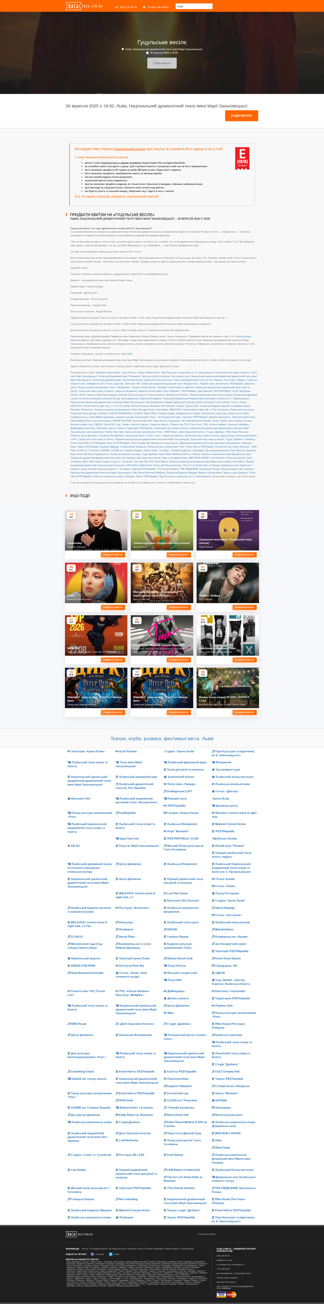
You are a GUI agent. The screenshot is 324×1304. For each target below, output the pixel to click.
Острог (125, 1278)
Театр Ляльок (160, 420)
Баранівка (189, 1262)
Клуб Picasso (129, 372)
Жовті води (90, 1269)
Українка (70, 1284)
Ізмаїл (85, 1262)
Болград (139, 1263)
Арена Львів (221, 383)
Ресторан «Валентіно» (82, 409)
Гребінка (104, 1267)
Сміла (202, 1280)
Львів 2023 (126, 353)
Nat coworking (246, 468)
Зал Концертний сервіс (169, 416)
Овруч (88, 1278)
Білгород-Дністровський (136, 1262)
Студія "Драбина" (234, 439)
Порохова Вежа (177, 1079)
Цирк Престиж (205, 391)
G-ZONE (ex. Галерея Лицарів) (126, 450)
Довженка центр (226, 805)
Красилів (136, 1273)
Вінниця (88, 1265)
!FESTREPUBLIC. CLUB (225, 391)
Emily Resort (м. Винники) (243, 450)
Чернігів (181, 1284)
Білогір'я (151, 1262)
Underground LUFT (96, 383)
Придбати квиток (113, 554)
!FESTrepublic (236, 383)
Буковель (193, 1263)
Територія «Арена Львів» (108, 372)
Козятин (182, 1271)
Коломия (191, 1271)
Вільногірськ (78, 1265)
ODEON (113, 413)
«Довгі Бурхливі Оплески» (191, 431)
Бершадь (120, 1263)
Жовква (80, 1269)
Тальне (121, 1282)
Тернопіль (143, 1282)
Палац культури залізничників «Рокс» (97, 387)
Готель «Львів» (239, 402)
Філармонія (134, 376)
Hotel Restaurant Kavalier (198, 420)
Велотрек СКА (132, 383)
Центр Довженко (89, 435)
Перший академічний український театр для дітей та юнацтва (136, 1173)
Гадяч (201, 1265)
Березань (110, 1263)
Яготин (103, 1286)
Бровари (166, 1263)
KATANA (105, 450)
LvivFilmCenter (217, 457)
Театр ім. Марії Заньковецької (102, 394)
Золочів (165, 1269)
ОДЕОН (98, 424)
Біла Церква (119, 1262)
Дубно (158, 1267)
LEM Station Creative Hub (139, 465)
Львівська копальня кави (232, 784)
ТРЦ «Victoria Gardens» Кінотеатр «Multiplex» (226, 424)
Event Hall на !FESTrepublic (92, 442)
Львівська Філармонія (126, 391)
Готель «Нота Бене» (158, 409)
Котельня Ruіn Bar (142, 420)
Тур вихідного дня (180, 376)
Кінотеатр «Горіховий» (96, 428)
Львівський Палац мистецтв (167, 465)
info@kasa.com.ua (224, 1260)
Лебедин (202, 1273)
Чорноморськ (192, 1284)
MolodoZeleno (125, 413)
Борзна (148, 1263)
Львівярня (103, 413)
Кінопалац (223, 409)
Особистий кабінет (158, 7)
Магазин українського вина (128, 1286)
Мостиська (91, 1276)
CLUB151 (138, 413)
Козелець (161, 1271)
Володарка (166, 1265)
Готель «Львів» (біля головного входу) (232, 420)
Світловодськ (166, 1280)
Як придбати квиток (98, 1249)
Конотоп (200, 1271)
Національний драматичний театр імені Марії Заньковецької (209, 442)
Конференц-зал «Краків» (188, 413)
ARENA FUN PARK (122, 420)
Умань (79, 1284)
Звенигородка (114, 1269)
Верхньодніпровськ (128, 1265)
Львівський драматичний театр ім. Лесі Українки (198, 379)
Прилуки (89, 1280)
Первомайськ (136, 1278)
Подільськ (192, 1278)
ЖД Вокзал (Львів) (224, 838)
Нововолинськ (168, 1276)
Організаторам (187, 1249)
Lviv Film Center (122, 405)
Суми (113, 1282)
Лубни (78, 1275)
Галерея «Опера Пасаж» (143, 387)
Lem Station (238, 461)
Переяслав (161, 1278)
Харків (93, 1284)
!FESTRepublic (188, 391)
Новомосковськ (182, 1276)
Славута (194, 1280)
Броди (174, 1263)
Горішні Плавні (82, 1267)
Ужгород (196, 1282)
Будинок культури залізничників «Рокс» (136, 416)
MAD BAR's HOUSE (199, 457)
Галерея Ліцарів (166, 413)
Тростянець (166, 1282)
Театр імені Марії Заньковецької (129, 764)
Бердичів (81, 1263)
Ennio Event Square (101, 420)
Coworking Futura (82, 1071)
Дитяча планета (117, 428)
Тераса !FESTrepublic (88, 446)
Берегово (90, 1263)
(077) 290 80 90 (223, 1269)
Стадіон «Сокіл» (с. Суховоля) (117, 461)
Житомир (195, 1267)
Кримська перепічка (173, 435)
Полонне (202, 1278)
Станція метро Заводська (133, 446)
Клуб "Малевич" (172, 391)
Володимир (178, 1265)
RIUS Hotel (125, 1100)
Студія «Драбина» (216, 431)
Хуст (143, 1284)
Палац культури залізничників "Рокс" (166, 446)
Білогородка (162, 1262)
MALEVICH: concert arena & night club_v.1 (92, 405)
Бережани (100, 1263)
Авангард (108, 1262)
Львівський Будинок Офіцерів (181, 472)
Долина (139, 1267)
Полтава (70, 1280)
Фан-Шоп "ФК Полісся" (226, 1282)
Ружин (148, 1280)
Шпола (80, 1286)
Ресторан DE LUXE (144, 461)
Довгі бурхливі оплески (148, 457)
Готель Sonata (222, 402)
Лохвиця (70, 1275)
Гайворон (71, 1267)
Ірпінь (99, 1262)
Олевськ (104, 1278)
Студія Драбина (150, 454)
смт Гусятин (72, 1282)
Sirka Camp (94, 461)
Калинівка (182, 1269)
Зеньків (133, 1269)
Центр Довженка (129, 398)
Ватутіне (115, 1265)
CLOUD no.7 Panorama (88, 450)
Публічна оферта (171, 1249)
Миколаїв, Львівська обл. (168, 1275)
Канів (121, 1271)
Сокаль (82, 1282)
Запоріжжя (101, 1269)
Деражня (113, 1267)
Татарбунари (131, 1282)
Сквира (186, 1280)
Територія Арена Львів (243, 416)
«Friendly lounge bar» (180, 450)
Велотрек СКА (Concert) (163, 405)
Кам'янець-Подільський (77, 1271)
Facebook (99, 1254)
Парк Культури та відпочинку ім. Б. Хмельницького (187, 372)
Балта (180, 1262)
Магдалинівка (111, 1275)
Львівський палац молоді (83, 413)
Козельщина (172, 1271)
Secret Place (150, 413)
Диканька (123, 1267)
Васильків (105, 1265)
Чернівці (172, 1284)
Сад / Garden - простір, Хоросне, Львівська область (142, 424)
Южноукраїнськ (91, 1286)
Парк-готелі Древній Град (174, 457)
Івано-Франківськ (74, 1262)
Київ (136, 1271)
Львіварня (129, 476)
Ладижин (193, 1273)
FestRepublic (123, 387)
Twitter (116, 1254)
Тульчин (187, 1282)
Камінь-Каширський (108, 1271)
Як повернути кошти (117, 1249)
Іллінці (93, 1262)
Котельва (127, 1273)
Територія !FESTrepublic (144, 468)
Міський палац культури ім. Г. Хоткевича (109, 468)
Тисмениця (154, 1282)
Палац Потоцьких (140, 405)
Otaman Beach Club (80, 420)
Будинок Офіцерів (109, 446)
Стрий (106, 1282)
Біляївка (172, 1262)
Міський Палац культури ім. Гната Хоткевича (142, 394)
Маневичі (131, 1275)
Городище (95, 1267)
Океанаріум (198, 450)
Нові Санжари (130, 1276)
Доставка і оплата (135, 1249)
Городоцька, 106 (176, 420)
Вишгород (143, 1265)
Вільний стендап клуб (82, 424)
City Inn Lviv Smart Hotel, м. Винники (201, 465)
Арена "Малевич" (241, 446)
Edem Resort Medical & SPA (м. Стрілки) (179, 454)
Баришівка (199, 1262)
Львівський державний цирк (107, 379)
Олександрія (115, 1278)
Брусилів (183, 1263)
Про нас (85, 1249)
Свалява (177, 1280)
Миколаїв (152, 1275)
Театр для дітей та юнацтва (155, 376)
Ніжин (111, 1276)
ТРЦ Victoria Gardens (168, 468)
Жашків (186, 1267)
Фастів (86, 1284)
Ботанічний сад (223, 446)
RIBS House (171, 431)
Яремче (111, 1286)
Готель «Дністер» (115, 383)
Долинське (149, 1267)
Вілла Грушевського (98, 454)
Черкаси (163, 1284)
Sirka (85, 461)
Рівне (105, 1280)
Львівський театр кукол (242, 409)
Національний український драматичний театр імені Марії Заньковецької (108, 402)
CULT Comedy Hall (140, 442)
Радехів (113, 1280)
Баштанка (71, 1263)
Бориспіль (157, 1263)
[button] (194, 6)
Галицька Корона (229, 468)
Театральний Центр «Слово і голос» (143, 435)
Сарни (156, 1280)
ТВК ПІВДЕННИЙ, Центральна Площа (199, 468)
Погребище (182, 1278)
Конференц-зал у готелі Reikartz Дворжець (92, 416)
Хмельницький (114, 1284)
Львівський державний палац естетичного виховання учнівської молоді (90, 868)
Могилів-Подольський (76, 1276)
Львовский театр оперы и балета (207, 439)
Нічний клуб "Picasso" (177, 394)
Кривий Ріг (168, 1273)
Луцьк (85, 1275)
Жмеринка (71, 1269)
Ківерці (173, 1269)
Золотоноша (154, 1269)
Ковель (152, 1271)
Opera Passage (139, 409)
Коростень (71, 1273)
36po (121, 431)
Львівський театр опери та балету (232, 372)
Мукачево (102, 1276)
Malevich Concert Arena (150, 391)
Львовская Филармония (111, 435)
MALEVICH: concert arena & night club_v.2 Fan (193, 409)
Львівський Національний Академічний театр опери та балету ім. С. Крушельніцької (206, 398)
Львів (92, 1275)
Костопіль (117, 1273)
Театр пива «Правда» (235, 379)
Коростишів (82, 1273)
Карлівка (128, 1271)
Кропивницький (181, 1273)
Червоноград (152, 1284)
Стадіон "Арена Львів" (148, 372)
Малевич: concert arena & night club (176, 387)
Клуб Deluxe (161, 461)
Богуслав (130, 1263)
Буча (69, 1265)
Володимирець (190, 1265)
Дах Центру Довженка (217, 450)
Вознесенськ (154, 1265)
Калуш (191, 1269)
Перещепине (149, 1278)
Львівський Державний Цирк (112, 376)
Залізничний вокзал (132, 379)
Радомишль (123, 1280)
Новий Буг (142, 1276)
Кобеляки (143, 1271)
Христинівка (134, 1284)
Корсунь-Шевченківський (100, 1273)
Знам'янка (143, 1269)
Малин (122, 1275)
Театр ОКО (109, 424)
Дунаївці (177, 1267)
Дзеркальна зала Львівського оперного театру (234, 1179)
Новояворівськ (197, 1276)
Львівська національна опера (125, 454)
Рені (132, 1280)
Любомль (100, 1275)
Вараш (96, 1265)
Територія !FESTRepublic (195, 416)
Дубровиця (167, 1267)
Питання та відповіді (154, 1249)
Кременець (146, 1273)
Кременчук (157, 1273)
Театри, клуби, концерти (227, 1278)
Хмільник (102, 1284)
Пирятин (171, 1278)
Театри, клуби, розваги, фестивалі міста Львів (162, 738)
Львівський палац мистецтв (158, 379)
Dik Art (82, 394)
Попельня (80, 1280)
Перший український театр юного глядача (211, 394)
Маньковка (141, 1275)
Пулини (98, 1280)
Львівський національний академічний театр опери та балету (87, 828)
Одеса (96, 1278)
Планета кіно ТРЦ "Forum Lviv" (186, 424)
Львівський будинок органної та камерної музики (225, 405)
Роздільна (140, 1280)
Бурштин (202, 1263)
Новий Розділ (154, 1276)
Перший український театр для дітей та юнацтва (189, 402)
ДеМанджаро (77, 428)
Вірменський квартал (220, 416)
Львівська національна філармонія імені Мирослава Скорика (200, 461)
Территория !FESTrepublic (140, 428)
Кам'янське (93, 1271)
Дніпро (131, 1267)
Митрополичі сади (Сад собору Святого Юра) (225, 413)
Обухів (70, 1278)
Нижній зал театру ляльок (164, 442)
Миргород (185, 1275)
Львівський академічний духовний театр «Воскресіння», (170, 383)
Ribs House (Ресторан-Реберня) (149, 472)
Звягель (125, 1269)
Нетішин (118, 1276)
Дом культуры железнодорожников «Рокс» (87, 1055)
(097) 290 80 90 (128, 7)
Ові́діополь (79, 1278)
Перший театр (207, 383)
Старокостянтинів (94, 1282)
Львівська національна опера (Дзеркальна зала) (226, 454)
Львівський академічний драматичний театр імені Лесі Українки (103, 457)
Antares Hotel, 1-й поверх (156, 450)
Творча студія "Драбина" (235, 472)
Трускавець (177, 1282)
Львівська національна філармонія (112, 409)
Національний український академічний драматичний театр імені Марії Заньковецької (89, 780)
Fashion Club (111, 431)
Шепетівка (71, 1286)
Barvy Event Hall (79, 454)
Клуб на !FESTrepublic (118, 442)
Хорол (124, 1284)
